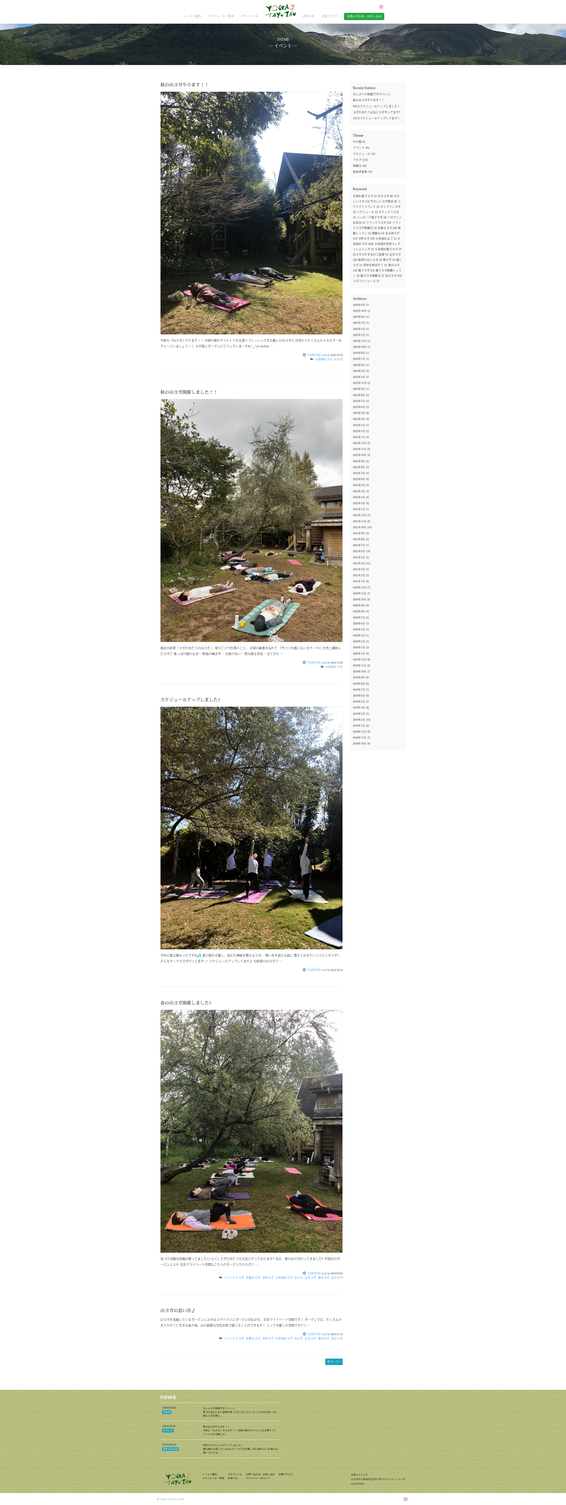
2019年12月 (360, 659)
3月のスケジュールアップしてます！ (376, 118)
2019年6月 (359, 695)
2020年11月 (360, 593)
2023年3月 (359, 425)
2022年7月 (359, 473)
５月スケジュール (366, 281)
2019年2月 (359, 719)
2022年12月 (360, 443)
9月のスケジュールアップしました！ (376, 106)
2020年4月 (359, 635)
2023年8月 (359, 395)
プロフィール (249, 16)
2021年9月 (359, 533)
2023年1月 (359, 437)
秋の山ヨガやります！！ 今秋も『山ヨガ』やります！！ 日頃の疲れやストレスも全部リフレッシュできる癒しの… (240, 1430)
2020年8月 (359, 611)
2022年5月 (359, 485)
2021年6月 (359, 551)
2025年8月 (359, 317)
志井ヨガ (310, 1277)
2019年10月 (360, 671)
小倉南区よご (386, 238)
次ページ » (334, 1361)
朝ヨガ (389, 259)
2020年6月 (359, 623)
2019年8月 (359, 683)
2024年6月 (359, 365)
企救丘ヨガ (253, 1277)
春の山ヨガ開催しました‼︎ (185, 1003)
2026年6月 (359, 305)
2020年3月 (359, 641)
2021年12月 (360, 515)
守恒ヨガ (267, 1277)
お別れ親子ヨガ (365, 196)
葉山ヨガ (323, 1277)
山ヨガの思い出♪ (178, 1311)
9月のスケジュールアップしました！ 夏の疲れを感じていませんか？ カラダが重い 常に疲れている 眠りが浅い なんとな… (240, 1449)
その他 (357, 141)
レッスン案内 (192, 16)
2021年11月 (360, 521)
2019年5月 (359, 701)
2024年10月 (360, 347)
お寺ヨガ (385, 196)
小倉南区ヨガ (323, 359)
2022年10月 (360, 455)
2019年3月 (359, 713)
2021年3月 (359, 569)
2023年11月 (360, 383)
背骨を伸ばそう (375, 265)
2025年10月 (360, 311)
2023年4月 (359, 419)
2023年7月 (359, 401)
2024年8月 (359, 353)
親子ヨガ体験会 (372, 275)
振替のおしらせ (370, 259)
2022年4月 (359, 491)
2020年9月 (359, 605)
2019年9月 (359, 677)
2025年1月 (359, 335)
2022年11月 (360, 449)
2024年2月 (359, 377)
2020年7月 (359, 617)
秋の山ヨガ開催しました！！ (189, 393)
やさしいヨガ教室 (383, 201)
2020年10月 (360, 599)
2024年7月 (359, 359)
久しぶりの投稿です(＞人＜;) (371, 94)
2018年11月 (360, 737)
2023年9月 (359, 389)
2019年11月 (360, 665)
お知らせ (308, 16)
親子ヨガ (366, 270)
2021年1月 (359, 581)
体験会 (357, 166)
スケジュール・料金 (221, 16)
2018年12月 (360, 731)
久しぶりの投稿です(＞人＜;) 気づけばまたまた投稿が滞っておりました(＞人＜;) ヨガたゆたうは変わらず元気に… (240, 1412)
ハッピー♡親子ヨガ (371, 217)
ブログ (357, 160)
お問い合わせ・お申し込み (260, 1474)
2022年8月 (359, 467)
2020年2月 (359, 647)
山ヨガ (338, 359)
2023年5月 (359, 413)
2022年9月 (359, 461)
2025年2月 (359, 329)
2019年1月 (359, 725)
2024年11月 (360, 341)
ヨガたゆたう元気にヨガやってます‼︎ (376, 112)
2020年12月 (360, 587)
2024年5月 (359, 371)
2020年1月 (359, 653)
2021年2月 (359, 575)
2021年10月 (360, 527)
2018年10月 (360, 743)
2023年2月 (359, 431)
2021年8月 (359, 539)
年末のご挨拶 (377, 254)
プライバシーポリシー (258, 1478)
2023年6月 (359, 407)
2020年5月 (359, 629)
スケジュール (361, 154)
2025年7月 (359, 323)
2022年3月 (359, 497)
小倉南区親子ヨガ (388, 249)
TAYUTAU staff (317, 355)
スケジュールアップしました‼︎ (190, 700)
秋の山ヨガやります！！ (184, 85)
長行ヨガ (337, 1277)
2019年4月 (359, 707)
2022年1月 (359, 509)
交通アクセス (330, 16)
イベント (358, 147)
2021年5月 (359, 557)
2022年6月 (359, 479)
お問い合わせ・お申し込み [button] (364, 16)
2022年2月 (359, 503)
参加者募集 (360, 171)
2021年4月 (359, 563)
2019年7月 (359, 689)
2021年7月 (359, 545)
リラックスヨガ (234, 1277)
